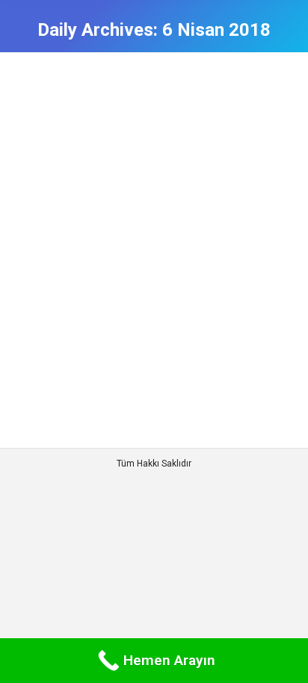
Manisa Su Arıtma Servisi (85, 157)
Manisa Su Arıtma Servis (118, 131)
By (167, 157)
